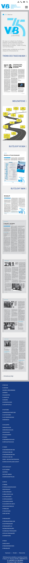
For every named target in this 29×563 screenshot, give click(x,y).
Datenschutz (22, 553)
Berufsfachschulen (8, 430)
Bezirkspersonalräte (8, 528)
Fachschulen (6, 432)
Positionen (6, 409)
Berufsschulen (7, 427)
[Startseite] (3, 14)
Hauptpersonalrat (8, 523)
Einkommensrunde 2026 (9, 449)
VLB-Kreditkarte (7, 496)
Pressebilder (6, 548)
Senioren (5, 400)
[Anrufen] (20, 2)
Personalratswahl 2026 (9, 521)
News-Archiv (6, 543)
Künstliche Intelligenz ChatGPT (11, 461)
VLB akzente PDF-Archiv (9, 504)
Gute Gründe (6, 469)
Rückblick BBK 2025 (7, 452)
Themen (5, 447)
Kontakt (15, 553)
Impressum (7, 553)
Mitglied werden (7, 474)
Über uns (5, 385)
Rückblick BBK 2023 (7, 457)
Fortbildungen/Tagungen (9, 487)
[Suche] (26, 2)
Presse (5, 541)
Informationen (7, 535)
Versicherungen (7, 492)
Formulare (6, 508)
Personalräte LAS (7, 526)
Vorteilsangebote (7, 499)
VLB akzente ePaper (8, 501)
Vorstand (5, 387)
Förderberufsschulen (8, 439)
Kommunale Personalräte (9, 531)
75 (5, 14)
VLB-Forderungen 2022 (8, 417)
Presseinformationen (8, 546)
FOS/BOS (5, 437)
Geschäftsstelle (7, 404)
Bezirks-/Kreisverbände (9, 390)
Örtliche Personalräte (9, 533)
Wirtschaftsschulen (8, 442)
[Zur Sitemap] (17, 2)
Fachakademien (7, 434)
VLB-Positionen (7, 415)
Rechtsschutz (6, 489)
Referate (5, 392)
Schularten (6, 424)
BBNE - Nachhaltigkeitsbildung (11, 459)
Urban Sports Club (8, 494)
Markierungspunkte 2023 (9, 412)
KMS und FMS (6, 513)
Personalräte (6, 518)
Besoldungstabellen (8, 506)
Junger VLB (6, 397)
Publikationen (6, 511)
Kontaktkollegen (7, 402)
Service (5, 482)
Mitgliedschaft (7, 467)
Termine (5, 484)
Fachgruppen (6, 395)
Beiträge (5, 472)
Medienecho (6, 419)
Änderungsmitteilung (8, 476)
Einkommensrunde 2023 (9, 454)
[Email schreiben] (23, 2)
